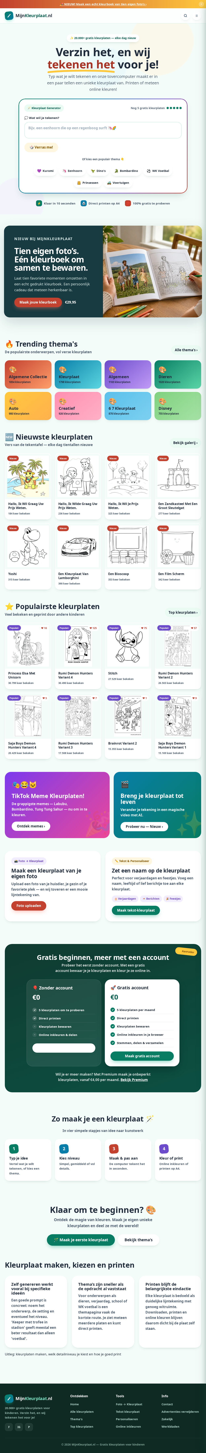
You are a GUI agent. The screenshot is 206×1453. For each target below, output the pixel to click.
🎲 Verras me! (41, 147)
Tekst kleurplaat (128, 1412)
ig (19, 1427)
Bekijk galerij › (185, 442)
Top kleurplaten (81, 1426)
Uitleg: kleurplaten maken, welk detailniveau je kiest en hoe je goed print (63, 1354)
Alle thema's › (186, 350)
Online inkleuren (128, 1426)
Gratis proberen (63, 1048)
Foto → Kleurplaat (129, 1404)
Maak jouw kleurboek (38, 302)
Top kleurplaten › (183, 612)
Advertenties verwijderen (180, 1412)
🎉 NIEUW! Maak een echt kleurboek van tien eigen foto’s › (103, 4)
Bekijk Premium (134, 1079)
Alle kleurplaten (82, 1412)
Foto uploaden (28, 905)
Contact (167, 1404)
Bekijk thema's (138, 1239)
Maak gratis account (142, 1056)
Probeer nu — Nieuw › (144, 826)
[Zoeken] (185, 15)
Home (74, 1404)
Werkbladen (170, 1426)
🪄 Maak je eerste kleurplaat (81, 1239)
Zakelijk (167, 1419)
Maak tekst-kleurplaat (136, 910)
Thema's (76, 1419)
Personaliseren (127, 1419)
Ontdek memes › (31, 826)
